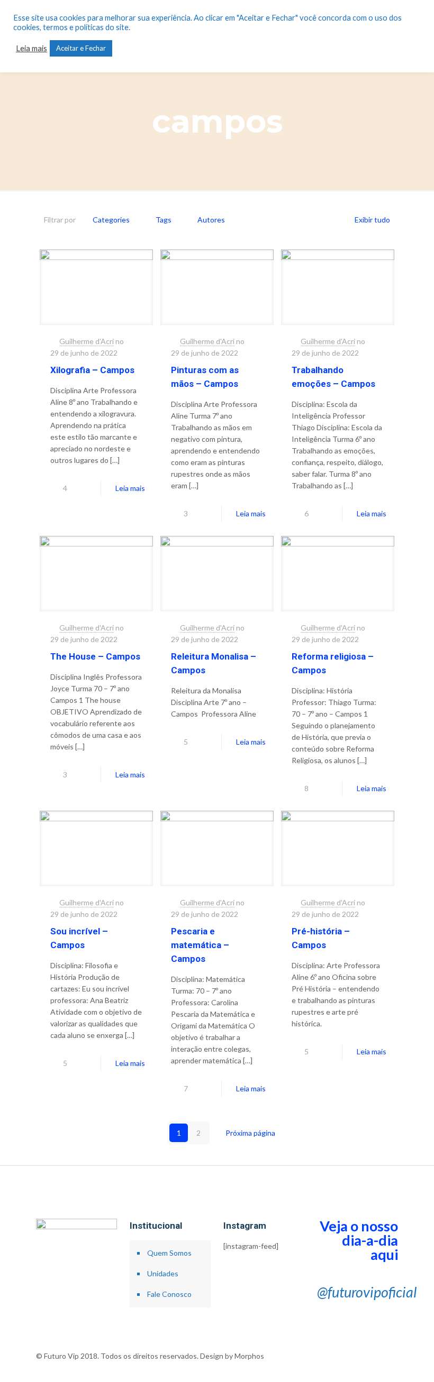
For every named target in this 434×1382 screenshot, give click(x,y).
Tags (163, 219)
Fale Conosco (169, 1294)
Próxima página (250, 1132)
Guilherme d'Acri (86, 341)
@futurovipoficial (367, 1292)
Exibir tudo (372, 219)
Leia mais (130, 488)
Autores (211, 219)
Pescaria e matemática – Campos (200, 945)
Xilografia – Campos (92, 370)
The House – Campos (95, 656)
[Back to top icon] (394, 1351)
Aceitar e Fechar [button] (81, 48)
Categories (111, 219)
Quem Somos (169, 1252)
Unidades (162, 1273)
